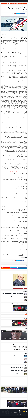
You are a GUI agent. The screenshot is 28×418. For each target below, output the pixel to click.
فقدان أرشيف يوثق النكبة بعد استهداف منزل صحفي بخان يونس (17, 370)
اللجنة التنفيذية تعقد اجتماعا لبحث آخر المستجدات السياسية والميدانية (16, 296)
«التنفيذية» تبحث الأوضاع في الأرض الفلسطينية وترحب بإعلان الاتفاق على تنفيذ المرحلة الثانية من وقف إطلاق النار (12, 293)
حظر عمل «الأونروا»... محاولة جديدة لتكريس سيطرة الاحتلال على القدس (16, 355)
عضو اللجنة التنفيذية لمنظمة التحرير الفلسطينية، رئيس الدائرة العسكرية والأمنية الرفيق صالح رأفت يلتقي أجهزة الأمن (14, 394)
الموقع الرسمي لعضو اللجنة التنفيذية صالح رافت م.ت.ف (6, 416)
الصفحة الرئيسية (25, 6)
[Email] (14, 13)
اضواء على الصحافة (21, 6)
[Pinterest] (15, 13)
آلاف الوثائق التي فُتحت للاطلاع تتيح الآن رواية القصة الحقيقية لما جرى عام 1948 (15, 373)
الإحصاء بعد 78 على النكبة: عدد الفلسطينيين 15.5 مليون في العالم (16, 367)
